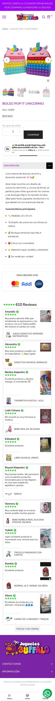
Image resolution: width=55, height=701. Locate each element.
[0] (48, 17)
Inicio (5, 29)
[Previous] (7, 60)
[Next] (48, 60)
